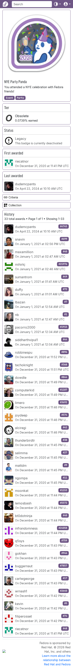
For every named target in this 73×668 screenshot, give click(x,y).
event (9, 98)
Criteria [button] (13, 197)
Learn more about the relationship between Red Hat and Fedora (56, 660)
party (20, 98)
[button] (57, 4)
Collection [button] (15, 205)
